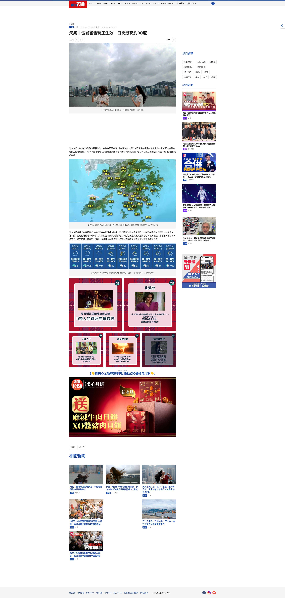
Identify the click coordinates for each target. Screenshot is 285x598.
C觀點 (198, 72)
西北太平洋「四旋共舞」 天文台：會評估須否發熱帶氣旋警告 (158, 522)
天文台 (82, 447)
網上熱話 (188, 72)
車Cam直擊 (201, 62)
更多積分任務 (154, 584)
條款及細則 (144, 593)
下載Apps (108, 593)
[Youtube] (214, 592)
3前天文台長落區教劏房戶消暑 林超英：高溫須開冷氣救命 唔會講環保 (86, 522)
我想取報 (81, 593)
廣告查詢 (72, 593)
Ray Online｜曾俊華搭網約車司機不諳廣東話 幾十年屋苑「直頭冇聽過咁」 (199, 239)
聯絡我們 (99, 593)
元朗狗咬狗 (188, 62)
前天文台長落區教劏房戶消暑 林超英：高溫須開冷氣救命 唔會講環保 (85, 554)
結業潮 (212, 62)
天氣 (73, 447)
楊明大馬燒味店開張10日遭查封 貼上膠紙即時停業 (199, 114)
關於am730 (90, 593)
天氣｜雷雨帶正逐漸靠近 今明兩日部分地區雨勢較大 (86, 488)
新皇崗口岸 (188, 67)
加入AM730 (118, 593)
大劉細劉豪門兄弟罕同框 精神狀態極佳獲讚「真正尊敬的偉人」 (199, 145)
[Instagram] (209, 592)
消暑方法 (188, 77)
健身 (197, 77)
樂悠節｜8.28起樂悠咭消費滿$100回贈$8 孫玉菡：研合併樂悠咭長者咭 (199, 175)
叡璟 (206, 72)
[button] (182, 3)
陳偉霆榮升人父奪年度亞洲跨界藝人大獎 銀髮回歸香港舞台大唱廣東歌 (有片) (199, 206)
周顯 (213, 77)
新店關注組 (201, 67)
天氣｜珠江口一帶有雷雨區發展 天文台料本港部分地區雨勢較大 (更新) (122, 488)
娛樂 (185, 118)
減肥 (205, 77)
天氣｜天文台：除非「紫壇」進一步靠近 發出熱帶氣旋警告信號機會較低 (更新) (158, 489)
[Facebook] (204, 592)
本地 (71, 27)
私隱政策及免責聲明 (131, 593)
